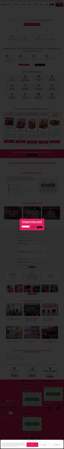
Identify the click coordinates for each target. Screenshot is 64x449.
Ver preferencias (57, 444)
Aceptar (32, 444)
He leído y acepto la (33, 226)
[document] (32, 224)
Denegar (44, 444)
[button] (62, 440)
